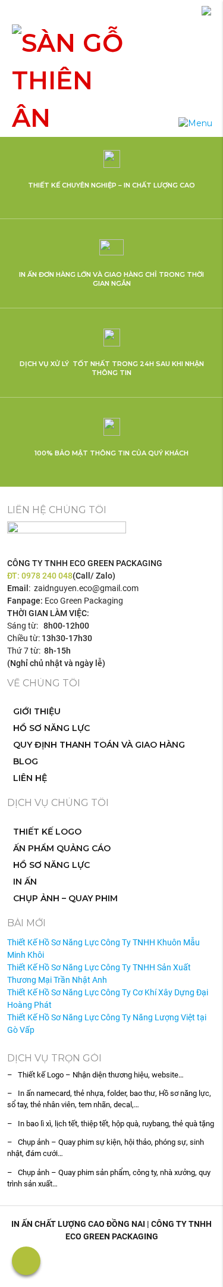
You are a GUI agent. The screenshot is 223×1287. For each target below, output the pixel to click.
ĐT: (14, 575)
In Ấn (25, 881)
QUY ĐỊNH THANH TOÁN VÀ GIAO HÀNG (99, 744)
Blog (25, 761)
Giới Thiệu (37, 711)
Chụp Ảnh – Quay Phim (65, 898)
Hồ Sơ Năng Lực (51, 728)
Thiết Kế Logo (47, 831)
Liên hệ (30, 778)
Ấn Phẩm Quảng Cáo (62, 848)
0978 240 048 (47, 575)
